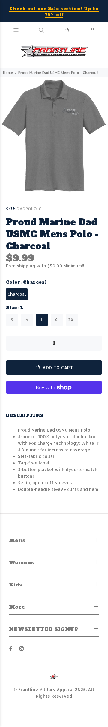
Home (8, 72)
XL (57, 319)
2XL (72, 319)
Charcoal (17, 294)
